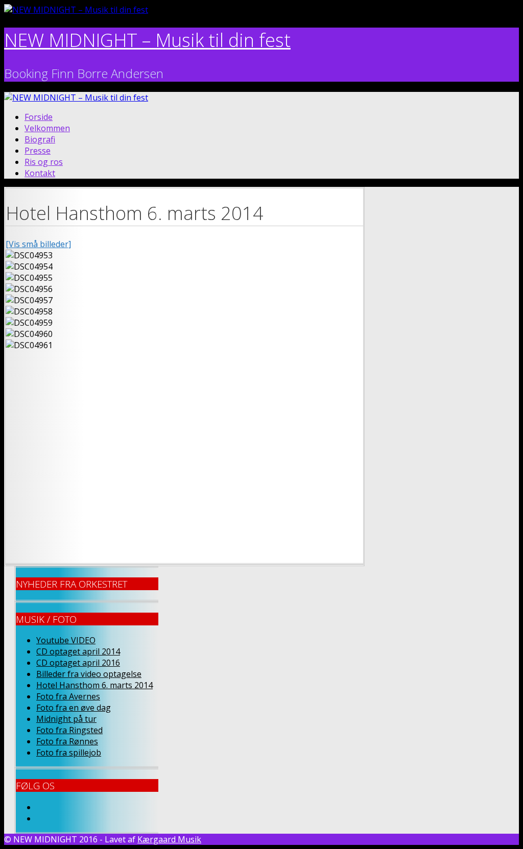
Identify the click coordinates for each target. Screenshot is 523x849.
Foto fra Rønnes (67, 741)
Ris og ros (44, 161)
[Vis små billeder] (38, 244)
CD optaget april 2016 (78, 662)
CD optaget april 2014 (78, 651)
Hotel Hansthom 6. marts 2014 (94, 685)
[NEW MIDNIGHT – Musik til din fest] (76, 9)
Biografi (40, 139)
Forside (39, 117)
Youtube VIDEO (66, 640)
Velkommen (47, 128)
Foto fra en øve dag (73, 707)
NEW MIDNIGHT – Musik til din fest (147, 40)
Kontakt (40, 173)
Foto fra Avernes (68, 696)
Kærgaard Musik (169, 839)
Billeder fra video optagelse (88, 674)
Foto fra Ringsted (69, 730)
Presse (38, 150)
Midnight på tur (66, 718)
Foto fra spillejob (68, 752)
